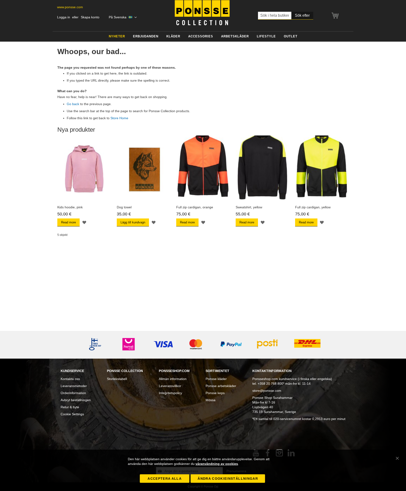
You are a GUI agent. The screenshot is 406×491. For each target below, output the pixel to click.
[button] (123, 17)
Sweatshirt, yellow (249, 207)
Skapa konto (90, 17)
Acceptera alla (165, 478)
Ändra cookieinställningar (228, 478)
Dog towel (124, 207)
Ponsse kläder (216, 379)
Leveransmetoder (74, 386)
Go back (73, 104)
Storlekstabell (117, 379)
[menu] (203, 37)
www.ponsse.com (70, 7)
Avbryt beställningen (76, 400)
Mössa (210, 400)
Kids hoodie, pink (70, 207)
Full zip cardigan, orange (194, 207)
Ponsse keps (215, 393)
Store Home (119, 118)
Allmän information (173, 379)
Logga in (63, 17)
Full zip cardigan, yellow (313, 207)
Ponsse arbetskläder (221, 386)
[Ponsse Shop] (202, 12)
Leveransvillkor (170, 386)
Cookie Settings (72, 414)
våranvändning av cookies (216, 464)
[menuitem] (117, 37)
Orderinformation (73, 393)
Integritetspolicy (170, 393)
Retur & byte (70, 407)
